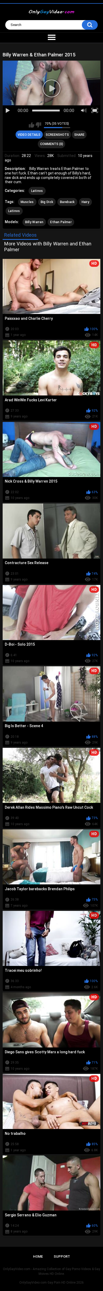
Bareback (67, 202)
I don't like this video (38, 125)
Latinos (37, 191)
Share (79, 135)
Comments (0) (51, 144)
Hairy (86, 202)
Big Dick (47, 202)
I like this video (31, 125)
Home (38, 1256)
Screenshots (57, 135)
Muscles (27, 202)
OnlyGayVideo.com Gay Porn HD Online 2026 (51, 1282)
